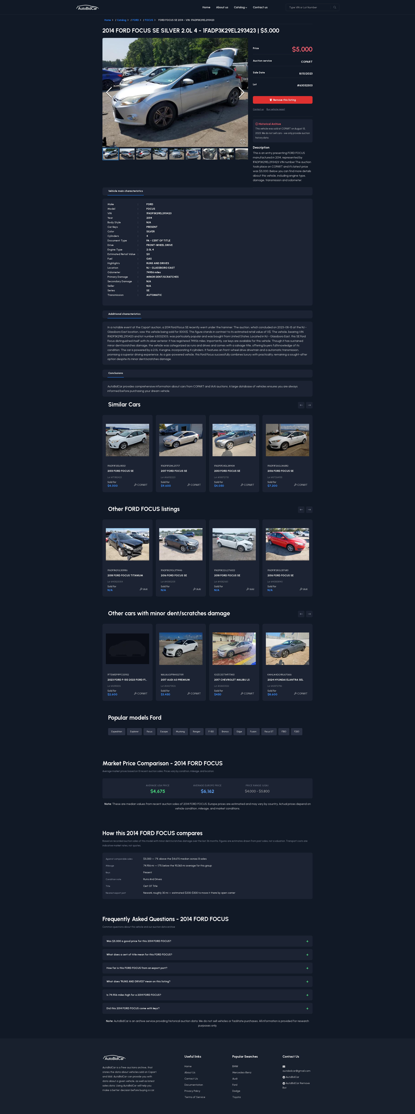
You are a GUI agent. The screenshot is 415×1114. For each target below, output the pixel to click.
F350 (284, 731)
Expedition (116, 731)
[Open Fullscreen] (242, 141)
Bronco (225, 731)
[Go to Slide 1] (110, 154)
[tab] (125, 191)
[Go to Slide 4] (160, 154)
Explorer (134, 731)
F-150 (211, 731)
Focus (149, 731)
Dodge (236, 1090)
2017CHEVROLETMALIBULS (232, 679)
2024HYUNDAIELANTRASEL (285, 679)
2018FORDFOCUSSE (227, 575)
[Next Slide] (241, 92)
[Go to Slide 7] (210, 154)
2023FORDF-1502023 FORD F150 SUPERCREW (136, 679)
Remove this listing (283, 99)
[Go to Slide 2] (127, 154)
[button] (175, 92)
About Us (189, 1072)
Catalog (239, 7)
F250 (296, 731)
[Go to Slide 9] (243, 154)
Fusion (253, 731)
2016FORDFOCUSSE (280, 470)
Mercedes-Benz (241, 1072)
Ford (234, 1084)
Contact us (260, 7)
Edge (239, 731)
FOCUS (149, 20)
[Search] (334, 7)
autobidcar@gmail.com (296, 1070)
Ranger (196, 731)
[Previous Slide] (108, 92)
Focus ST (269, 731)
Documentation (193, 1084)
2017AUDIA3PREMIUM (175, 679)
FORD (135, 20)
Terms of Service (194, 1097)
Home (206, 7)
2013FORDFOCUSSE (120, 470)
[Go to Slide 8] (226, 154)
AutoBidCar (292, 1077)
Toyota (236, 1097)
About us (222, 7)
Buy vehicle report (276, 109)
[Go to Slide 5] (177, 154)
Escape (164, 731)
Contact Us (191, 1078)
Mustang (180, 731)
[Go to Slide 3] (144, 154)
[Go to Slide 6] (193, 154)
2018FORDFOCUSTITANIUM (125, 575)
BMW (235, 1066)
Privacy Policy (192, 1090)
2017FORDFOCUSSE (174, 470)
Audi (234, 1078)
